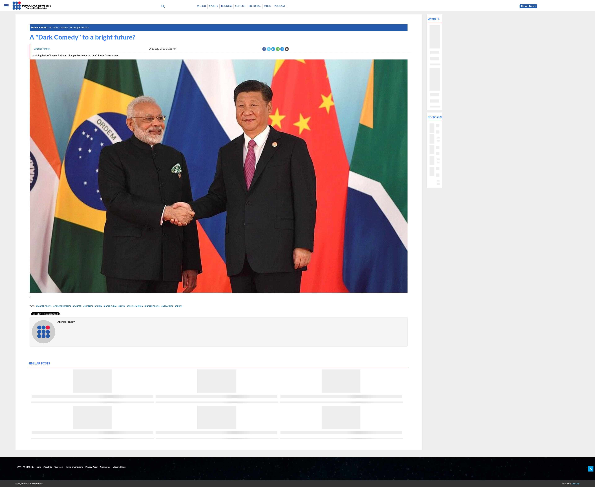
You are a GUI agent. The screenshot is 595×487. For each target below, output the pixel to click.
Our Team (58, 467)
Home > (35, 27)
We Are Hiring (119, 467)
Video (267, 6)
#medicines (167, 306)
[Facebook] (264, 49)
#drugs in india (135, 306)
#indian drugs (152, 306)
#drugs (178, 306)
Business (226, 6)
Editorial (255, 6)
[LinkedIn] (273, 49)
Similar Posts (39, 363)
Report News (528, 6)
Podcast (279, 6)
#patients (88, 306)
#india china (110, 306)
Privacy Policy (91, 467)
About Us (48, 467)
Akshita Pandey (66, 322)
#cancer (77, 306)
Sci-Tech (240, 6)
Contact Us (105, 467)
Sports (213, 6)
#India (122, 306)
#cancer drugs (43, 306)
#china (98, 306)
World (201, 6)
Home (38, 467)
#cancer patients (62, 306)
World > (45, 27)
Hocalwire (576, 484)
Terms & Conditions (74, 467)
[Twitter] (269, 49)
